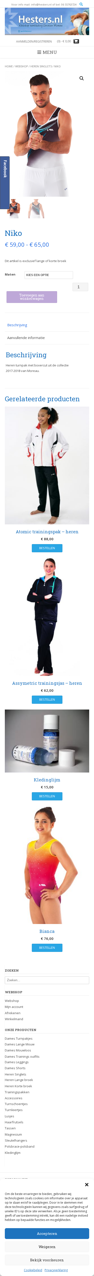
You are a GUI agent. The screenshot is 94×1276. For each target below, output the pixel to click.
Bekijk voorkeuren (47, 1259)
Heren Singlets (41, 66)
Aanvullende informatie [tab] (26, 337)
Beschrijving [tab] (17, 324)
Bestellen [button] (47, 796)
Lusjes (9, 1116)
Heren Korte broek (18, 1086)
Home (9, 66)
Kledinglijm (12, 1152)
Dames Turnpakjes (19, 1038)
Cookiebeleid (33, 1270)
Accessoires (13, 1098)
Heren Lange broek (19, 1080)
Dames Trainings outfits (22, 1056)
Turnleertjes (14, 1110)
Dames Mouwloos (18, 1050)
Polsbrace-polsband (19, 1146)
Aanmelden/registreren (34, 41)
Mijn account (14, 1007)
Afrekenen (12, 1013)
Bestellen (47, 548)
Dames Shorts (15, 1068)
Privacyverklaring (56, 1270)
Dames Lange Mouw (19, 1044)
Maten (10, 274)
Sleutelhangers (16, 1140)
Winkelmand (14, 1019)
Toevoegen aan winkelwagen (31, 297)
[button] (86, 1184)
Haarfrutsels (14, 1122)
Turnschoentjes (16, 1104)
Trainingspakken (17, 1092)
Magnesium (13, 1134)
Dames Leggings (17, 1062)
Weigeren (47, 1246)
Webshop (21, 66)
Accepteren (47, 1233)
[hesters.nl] (47, 21)
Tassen (10, 1128)
